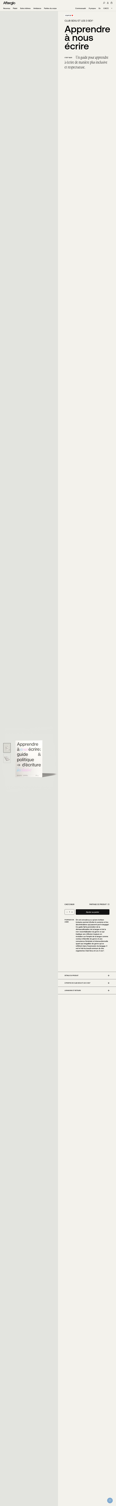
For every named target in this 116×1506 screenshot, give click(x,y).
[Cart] (111, 3)
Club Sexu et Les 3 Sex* (79, 20)
